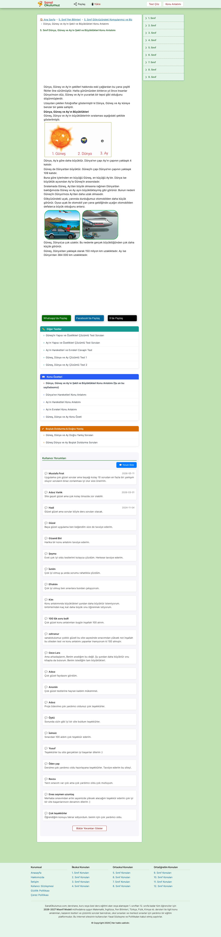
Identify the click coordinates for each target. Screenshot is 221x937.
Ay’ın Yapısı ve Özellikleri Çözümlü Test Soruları (73, 342)
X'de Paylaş (116, 318)
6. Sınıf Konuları (121, 877)
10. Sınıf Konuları (163, 877)
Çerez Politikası (40, 894)
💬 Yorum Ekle (126, 465)
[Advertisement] (89, 59)
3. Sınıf (152, 32)
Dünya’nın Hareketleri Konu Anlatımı (66, 394)
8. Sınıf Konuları (121, 886)
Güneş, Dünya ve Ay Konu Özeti (64, 416)
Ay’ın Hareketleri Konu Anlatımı (63, 402)
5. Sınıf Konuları (121, 872)
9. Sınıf (152, 76)
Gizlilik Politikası (40, 890)
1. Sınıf (152, 18)
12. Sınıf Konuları (163, 886)
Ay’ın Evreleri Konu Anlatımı (61, 409)
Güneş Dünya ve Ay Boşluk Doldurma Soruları (72, 442)
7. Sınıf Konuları (121, 881)
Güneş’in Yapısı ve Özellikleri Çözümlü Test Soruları (75, 335)
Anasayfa (36, 872)
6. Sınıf (152, 54)
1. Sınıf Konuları (80, 872)
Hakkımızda (37, 877)
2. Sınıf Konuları (80, 877)
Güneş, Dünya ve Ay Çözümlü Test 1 (66, 357)
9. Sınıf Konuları (162, 872)
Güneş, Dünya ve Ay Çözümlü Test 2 (66, 364)
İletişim (35, 881)
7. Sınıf (152, 62)
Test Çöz (154, 4)
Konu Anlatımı (173, 4)
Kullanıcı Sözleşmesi (42, 886)
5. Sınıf (152, 47)
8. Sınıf (152, 69)
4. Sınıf (152, 40)
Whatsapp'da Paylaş (55, 318)
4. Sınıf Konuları (80, 886)
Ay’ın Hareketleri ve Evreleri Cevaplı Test (69, 350)
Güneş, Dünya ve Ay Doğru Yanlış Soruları (69, 435)
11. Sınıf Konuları (163, 881)
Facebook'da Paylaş (88, 318)
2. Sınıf (152, 25)
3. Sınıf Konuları (80, 881)
